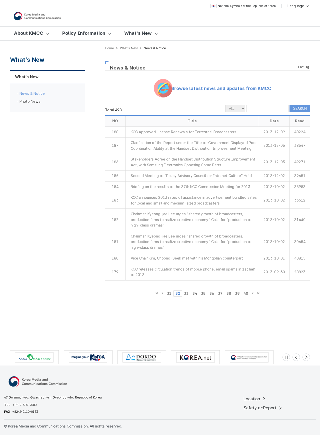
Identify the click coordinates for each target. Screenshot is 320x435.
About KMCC (28, 33)
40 (246, 293)
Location (252, 398)
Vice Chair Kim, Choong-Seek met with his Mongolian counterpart (187, 258)
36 (212, 293)
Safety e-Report (261, 407)
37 (220, 293)
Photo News (30, 101)
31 (169, 293)
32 (178, 293)
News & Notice (32, 93)
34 (194, 293)
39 (237, 293)
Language (296, 6)
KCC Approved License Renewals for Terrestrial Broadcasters (183, 132)
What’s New (26, 76)
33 (186, 293)
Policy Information (83, 33)
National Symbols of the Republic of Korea (247, 6)
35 (203, 293)
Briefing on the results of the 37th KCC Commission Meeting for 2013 (190, 186)
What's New (138, 33)
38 (228, 293)
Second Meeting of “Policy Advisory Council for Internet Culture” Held (191, 176)
